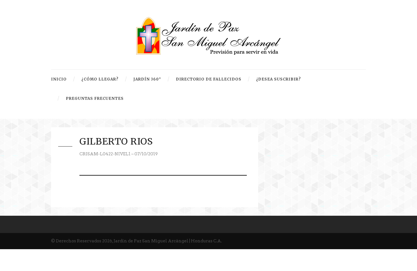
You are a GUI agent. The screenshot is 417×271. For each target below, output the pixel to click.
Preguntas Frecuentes (95, 98)
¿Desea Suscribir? (278, 79)
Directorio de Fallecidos (208, 79)
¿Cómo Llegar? (100, 79)
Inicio (59, 79)
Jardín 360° (147, 79)
